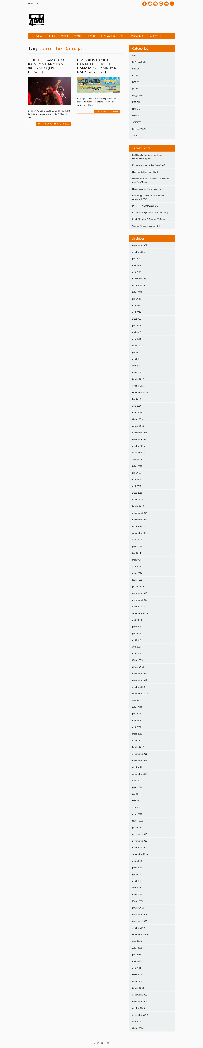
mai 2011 (136, 800)
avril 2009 (136, 968)
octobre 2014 (138, 526)
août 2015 (137, 459)
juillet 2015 (137, 466)
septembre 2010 (140, 854)
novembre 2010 (139, 841)
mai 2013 (136, 640)
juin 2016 (136, 399)
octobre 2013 (138, 606)
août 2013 (137, 620)
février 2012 (138, 740)
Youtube (155, 3)
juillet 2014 (137, 546)
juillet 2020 (137, 292)
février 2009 (138, 981)
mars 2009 (137, 974)
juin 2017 (136, 352)
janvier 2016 (138, 426)
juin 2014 (136, 553)
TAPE (134, 135)
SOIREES (65, 124)
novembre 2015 (139, 439)
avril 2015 (136, 486)
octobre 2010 (138, 847)
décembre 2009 (139, 914)
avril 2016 (136, 406)
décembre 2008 (139, 995)
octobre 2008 (138, 1008)
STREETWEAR (139, 129)
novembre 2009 (139, 921)
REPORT (91, 36)
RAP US (77, 36)
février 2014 (138, 580)
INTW (135, 89)
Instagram (161, 3)
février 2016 (138, 419)
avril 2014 (136, 566)
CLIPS (52, 36)
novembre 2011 (139, 760)
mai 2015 (136, 479)
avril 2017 (136, 366)
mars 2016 (137, 412)
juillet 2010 (137, 867)
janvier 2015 (138, 506)
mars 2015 (137, 493)
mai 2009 (136, 961)
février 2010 (138, 901)
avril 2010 (136, 887)
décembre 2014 (139, 513)
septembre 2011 (140, 774)
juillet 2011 (137, 787)
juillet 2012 (137, 707)
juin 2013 (136, 633)
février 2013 (138, 660)
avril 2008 (136, 1021)
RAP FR (64, 36)
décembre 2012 (139, 673)
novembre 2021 (139, 245)
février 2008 (138, 1028)
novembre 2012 (139, 680)
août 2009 (137, 941)
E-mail (167, 4)
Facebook (144, 3)
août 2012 (137, 700)
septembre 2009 (140, 934)
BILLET (135, 69)
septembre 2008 (140, 1015)
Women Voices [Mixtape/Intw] (146, 226)
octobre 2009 (138, 928)
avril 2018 (136, 339)
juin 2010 (136, 874)
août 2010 (137, 861)
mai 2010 (136, 881)
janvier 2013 (138, 667)
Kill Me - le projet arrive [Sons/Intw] (148, 165)
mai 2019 (136, 319)
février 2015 (138, 499)
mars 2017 (137, 372)
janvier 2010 (138, 908)
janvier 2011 (138, 827)
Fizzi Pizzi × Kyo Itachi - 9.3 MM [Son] (150, 212)
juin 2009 (136, 954)
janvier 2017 (138, 379)
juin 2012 (136, 713)
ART (123, 36)
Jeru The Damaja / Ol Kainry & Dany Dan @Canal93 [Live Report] (48, 66)
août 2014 (137, 539)
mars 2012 (137, 734)
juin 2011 (136, 794)
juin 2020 (136, 299)
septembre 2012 (140, 693)
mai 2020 (136, 305)
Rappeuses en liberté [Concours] (147, 189)
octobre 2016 (138, 386)
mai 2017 (136, 359)
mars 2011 (137, 814)
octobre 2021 (138, 252)
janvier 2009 (138, 988)
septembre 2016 (140, 392)
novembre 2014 (139, 519)
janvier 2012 (138, 747)
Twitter (150, 3)
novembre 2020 (139, 279)
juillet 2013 (137, 626)
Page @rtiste (156, 36)
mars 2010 (137, 894)
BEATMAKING (108, 36)
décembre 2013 (139, 593)
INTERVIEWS (37, 36)
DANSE (135, 82)
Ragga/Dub (137, 36)
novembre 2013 (139, 600)
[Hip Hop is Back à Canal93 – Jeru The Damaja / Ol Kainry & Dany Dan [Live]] (98, 92)
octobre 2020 (138, 285)
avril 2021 (136, 272)
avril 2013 (136, 647)
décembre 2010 (139, 834)
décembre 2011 (139, 754)
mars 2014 (137, 573)
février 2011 (137, 821)
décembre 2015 (139, 432)
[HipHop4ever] (36, 27)
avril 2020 (136, 312)
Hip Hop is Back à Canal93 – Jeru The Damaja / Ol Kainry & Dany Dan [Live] (97, 66)
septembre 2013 (140, 613)
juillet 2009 (137, 948)
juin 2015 (136, 473)
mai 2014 (136, 560)
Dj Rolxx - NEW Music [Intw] (145, 206)
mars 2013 (137, 653)
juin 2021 (136, 258)
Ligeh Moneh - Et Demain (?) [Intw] (148, 219)
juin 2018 (136, 325)
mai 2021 (136, 265)
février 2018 (138, 345)
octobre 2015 (138, 446)
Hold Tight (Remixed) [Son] (145, 172)
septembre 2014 (140, 533)
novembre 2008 (139, 1001)
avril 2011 (136, 807)
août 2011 (137, 780)
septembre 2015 (140, 453)
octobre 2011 (138, 767)
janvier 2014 (138, 586)
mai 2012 (136, 720)
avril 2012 (136, 727)
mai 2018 (136, 332)
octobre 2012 (138, 687)
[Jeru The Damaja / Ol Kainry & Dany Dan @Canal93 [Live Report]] (49, 104)
